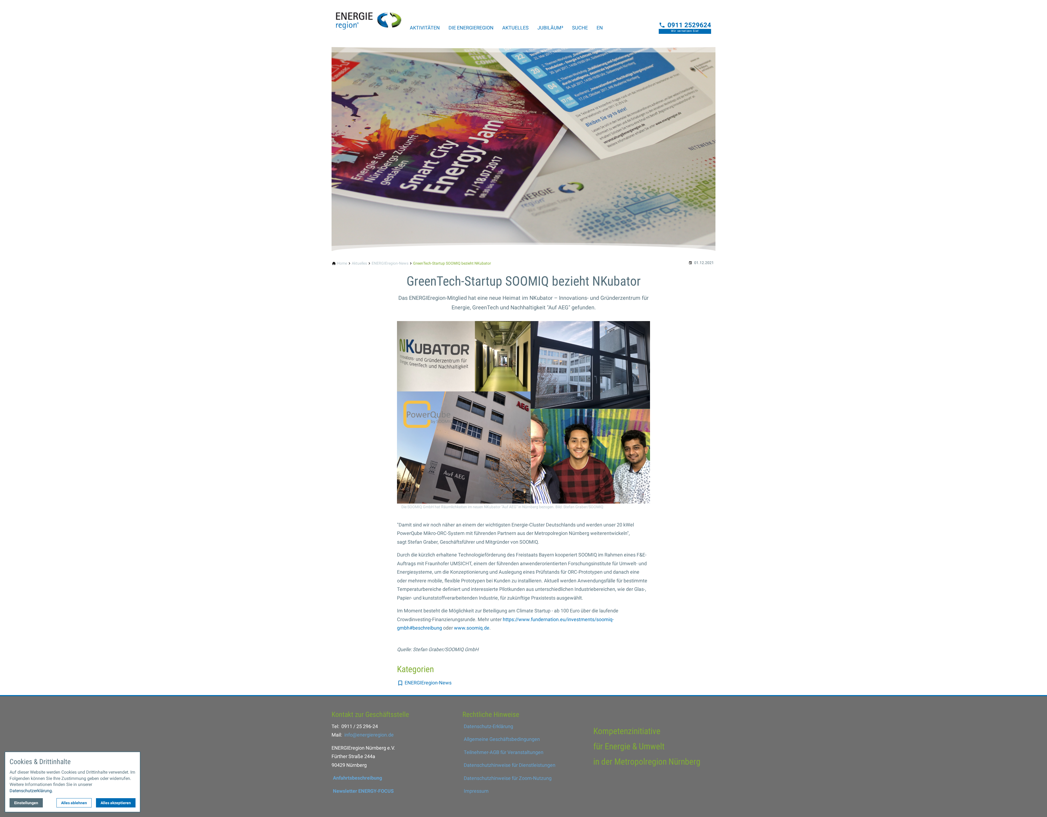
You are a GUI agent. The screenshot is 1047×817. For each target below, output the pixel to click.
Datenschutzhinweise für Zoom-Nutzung (508, 778)
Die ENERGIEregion (471, 28)
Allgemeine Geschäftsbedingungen (502, 739)
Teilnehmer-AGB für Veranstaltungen (503, 752)
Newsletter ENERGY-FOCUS (363, 791)
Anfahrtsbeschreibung (357, 778)
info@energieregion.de (369, 735)
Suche (580, 28)
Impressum (476, 791)
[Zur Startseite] (368, 17)
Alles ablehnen (74, 803)
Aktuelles (515, 28)
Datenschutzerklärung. (31, 790)
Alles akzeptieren (116, 803)
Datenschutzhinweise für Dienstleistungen (509, 765)
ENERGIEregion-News (428, 683)
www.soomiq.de (471, 628)
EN (600, 28)
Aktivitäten (425, 28)
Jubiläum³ (550, 28)
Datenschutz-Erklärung (488, 726)
